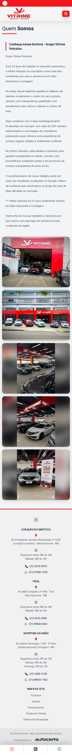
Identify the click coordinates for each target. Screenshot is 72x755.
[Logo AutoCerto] (45, 739)
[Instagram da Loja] (11, 749)
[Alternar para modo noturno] (4, 3)
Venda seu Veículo (36, 713)
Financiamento (36, 707)
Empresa (36, 695)
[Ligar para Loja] (35, 749)
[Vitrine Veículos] (18, 14)
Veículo (36, 701)
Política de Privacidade (36, 719)
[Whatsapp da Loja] (59, 749)
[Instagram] (36, 520)
